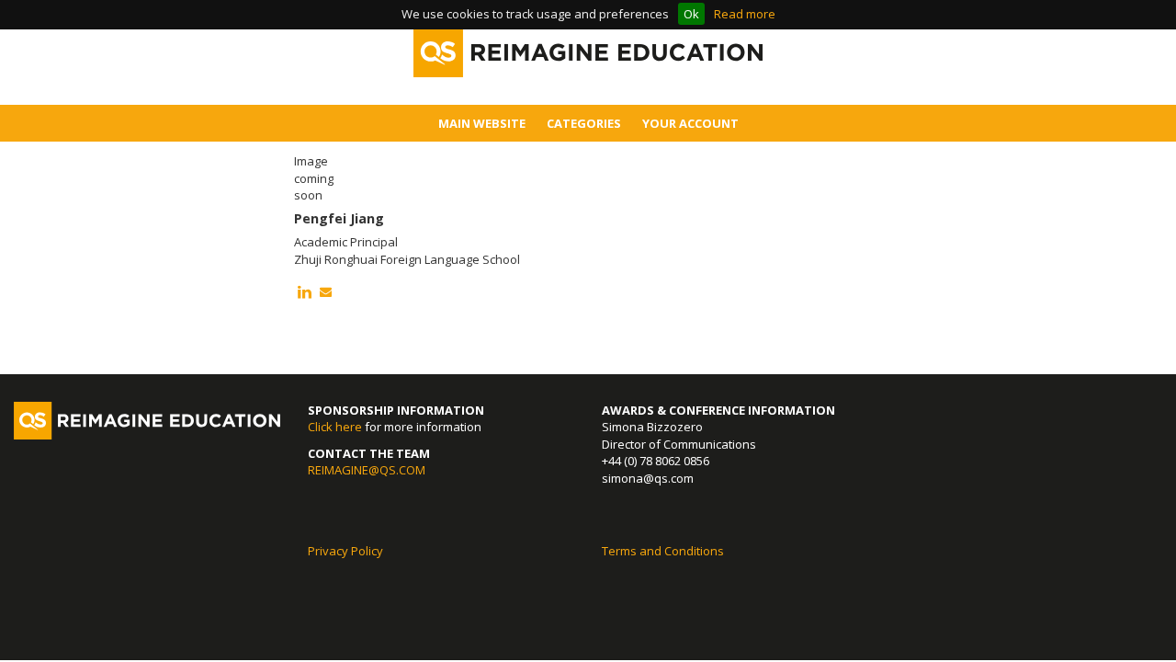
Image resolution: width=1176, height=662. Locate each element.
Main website (482, 123)
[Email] (326, 292)
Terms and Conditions (663, 550)
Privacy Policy (345, 550)
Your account (690, 123)
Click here (335, 426)
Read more (744, 14)
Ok (691, 14)
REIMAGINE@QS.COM (366, 470)
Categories (584, 123)
